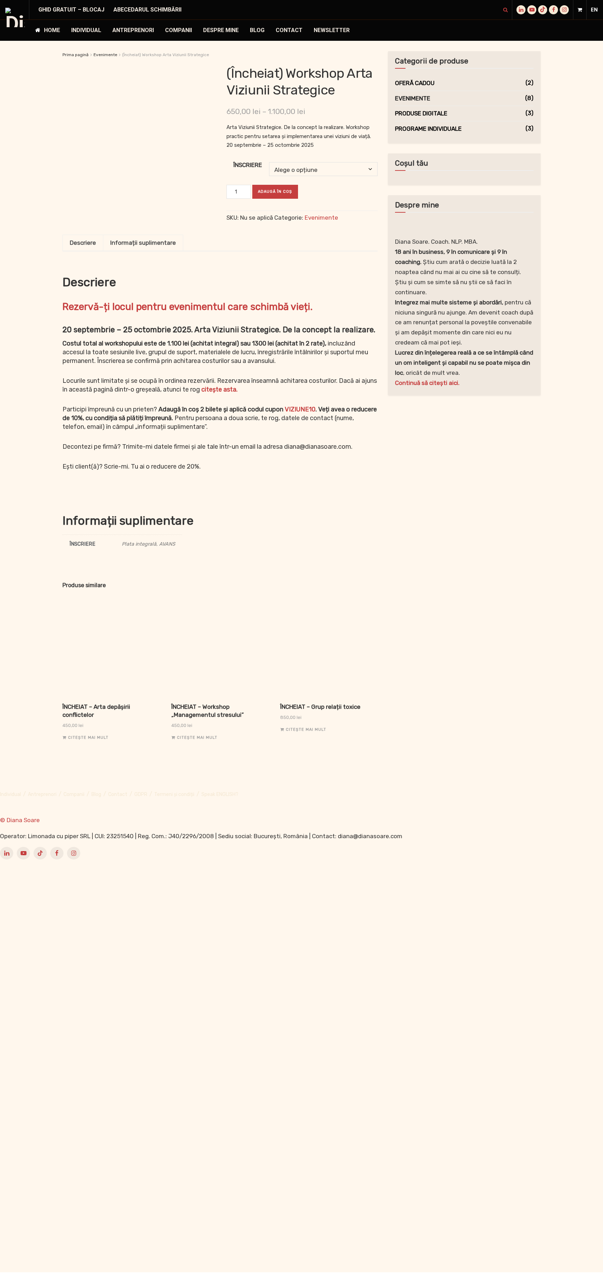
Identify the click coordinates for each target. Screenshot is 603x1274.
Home (52, 30)
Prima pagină (75, 54)
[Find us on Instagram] (564, 10)
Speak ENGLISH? (219, 794)
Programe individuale (428, 128)
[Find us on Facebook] (553, 10)
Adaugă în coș (275, 191)
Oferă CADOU (414, 82)
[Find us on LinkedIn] (521, 10)
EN (594, 10)
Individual (86, 30)
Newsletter (332, 30)
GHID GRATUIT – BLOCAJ (71, 9)
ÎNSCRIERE (247, 164)
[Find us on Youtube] (531, 10)
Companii (178, 30)
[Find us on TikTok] (542, 10)
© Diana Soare (20, 820)
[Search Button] (505, 10)
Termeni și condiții (174, 794)
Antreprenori (133, 30)
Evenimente (105, 54)
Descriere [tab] (83, 242)
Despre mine (221, 30)
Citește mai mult (88, 737)
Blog (257, 30)
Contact (289, 30)
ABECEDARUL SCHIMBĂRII (147, 9)
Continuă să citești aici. (427, 382)
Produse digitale (421, 113)
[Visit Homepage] (15, 17)
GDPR (140, 794)
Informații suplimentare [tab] (143, 242)
